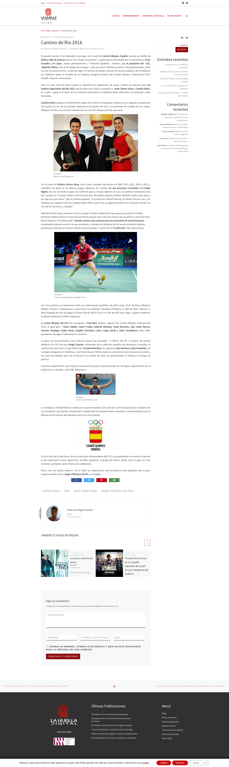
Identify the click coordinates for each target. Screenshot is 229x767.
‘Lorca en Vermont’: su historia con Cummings (112, 729)
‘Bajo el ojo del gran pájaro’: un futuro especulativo (114, 733)
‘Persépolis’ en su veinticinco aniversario (109, 714)
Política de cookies (170, 734)
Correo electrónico (95, 639)
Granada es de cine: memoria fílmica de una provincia (110, 719)
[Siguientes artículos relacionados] (147, 543)
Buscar (184, 45)
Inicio (43, 30)
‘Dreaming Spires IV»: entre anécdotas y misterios (113, 738)
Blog (48, 30)
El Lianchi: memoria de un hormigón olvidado (111, 725)
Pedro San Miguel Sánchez (55, 49)
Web (117, 637)
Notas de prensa (169, 717)
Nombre (53, 637)
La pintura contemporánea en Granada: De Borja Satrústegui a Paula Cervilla (174, 148)
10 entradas (74, 517)
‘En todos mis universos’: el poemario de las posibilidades (176, 117)
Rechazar (180, 763)
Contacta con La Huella (172, 730)
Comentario (55, 615)
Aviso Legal (167, 738)
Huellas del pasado (170, 721)
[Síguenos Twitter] (187, 3)
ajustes (146, 763)
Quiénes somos (169, 725)
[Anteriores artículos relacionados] (141, 543)
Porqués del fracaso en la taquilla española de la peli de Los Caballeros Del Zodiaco (136, 566)
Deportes (56, 30)
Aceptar (163, 763)
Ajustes (196, 763)
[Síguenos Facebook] (183, 3)
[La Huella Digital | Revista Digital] (49, 14)
